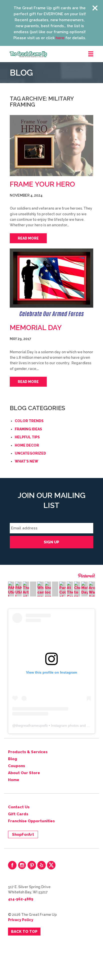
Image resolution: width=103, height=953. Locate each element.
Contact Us (19, 807)
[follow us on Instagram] (22, 865)
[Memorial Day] (52, 284)
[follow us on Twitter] (51, 865)
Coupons (16, 766)
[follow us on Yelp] (41, 865)
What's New (26, 461)
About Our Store (24, 773)
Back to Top (24, 931)
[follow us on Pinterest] (32, 865)
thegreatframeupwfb (32, 725)
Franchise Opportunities (31, 821)
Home (13, 780)
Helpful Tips (27, 437)
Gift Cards (18, 814)
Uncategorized (30, 453)
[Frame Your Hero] (52, 145)
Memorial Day (36, 328)
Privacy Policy (20, 920)
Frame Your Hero (42, 184)
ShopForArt (23, 834)
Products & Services (28, 752)
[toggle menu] (90, 54)
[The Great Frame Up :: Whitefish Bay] (56, 54)
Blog (12, 759)
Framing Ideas (28, 429)
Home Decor (27, 445)
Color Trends (29, 421)
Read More (28, 238)
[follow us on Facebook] (12, 865)
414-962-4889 (20, 899)
